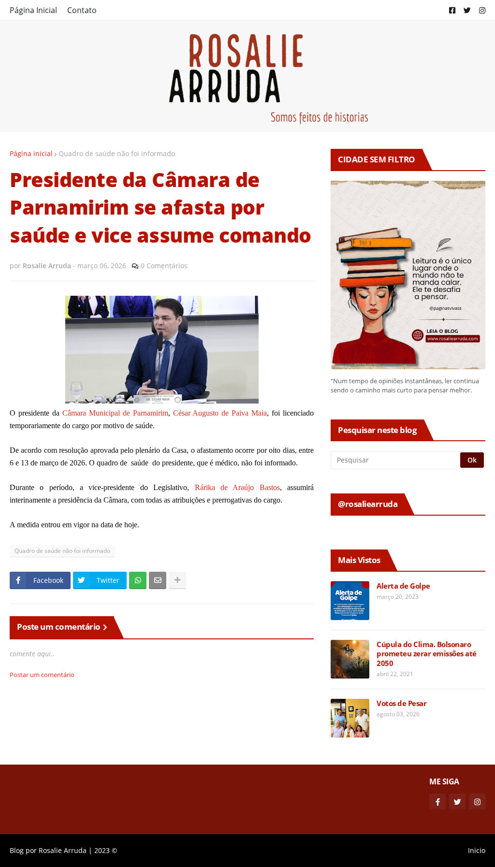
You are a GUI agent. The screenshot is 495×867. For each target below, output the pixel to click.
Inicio (476, 850)
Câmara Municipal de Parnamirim (115, 413)
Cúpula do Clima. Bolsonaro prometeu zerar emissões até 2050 (427, 654)
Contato (82, 10)
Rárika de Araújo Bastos (237, 487)
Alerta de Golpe (403, 586)
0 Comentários (164, 265)
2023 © (105, 850)
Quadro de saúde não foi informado (116, 153)
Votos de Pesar (401, 703)
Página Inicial (33, 10)
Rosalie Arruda (63, 850)
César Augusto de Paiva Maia (220, 413)
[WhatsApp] (137, 580)
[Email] (157, 580)
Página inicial (31, 153)
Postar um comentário (42, 674)
